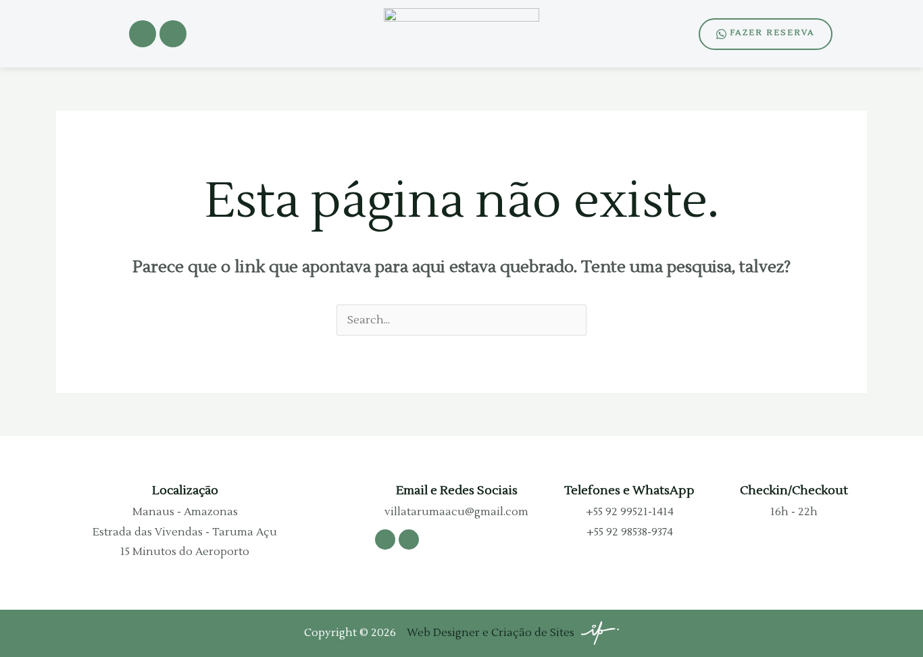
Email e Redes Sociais (457, 490)
